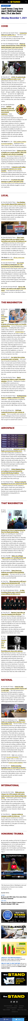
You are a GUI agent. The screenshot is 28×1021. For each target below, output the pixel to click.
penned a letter (19, 331)
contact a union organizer (16, 762)
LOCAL (15, 1005)
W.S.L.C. (14, 1009)
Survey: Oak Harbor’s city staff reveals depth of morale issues (13, 288)
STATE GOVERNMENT (12, 1007)
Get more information (12, 757)
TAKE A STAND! (6, 1009)
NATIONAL (21, 1005)
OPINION (21, 1007)
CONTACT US (15, 1011)
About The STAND (22, 1009)
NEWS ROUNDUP (8, 1005)
